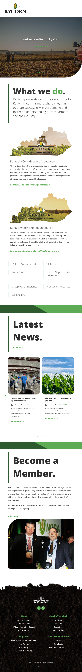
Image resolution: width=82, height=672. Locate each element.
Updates (58, 640)
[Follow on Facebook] (39, 608)
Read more (39, 49)
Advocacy (62, 404)
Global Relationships (41, 36)
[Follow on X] (43, 608)
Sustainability (58, 630)
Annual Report (24, 630)
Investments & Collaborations (23, 640)
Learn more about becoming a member (29, 184)
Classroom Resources (58, 647)
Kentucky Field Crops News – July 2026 (24, 399)
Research (58, 623)
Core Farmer (23, 644)
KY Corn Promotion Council (23, 627)
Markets (58, 620)
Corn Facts (58, 644)
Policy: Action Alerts (23, 651)
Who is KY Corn (23, 620)
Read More (16, 418)
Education (58, 627)
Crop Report (29, 404)
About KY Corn (24, 623)
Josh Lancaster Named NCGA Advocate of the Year (58, 399)
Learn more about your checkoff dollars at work (33, 251)
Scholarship (23, 647)
